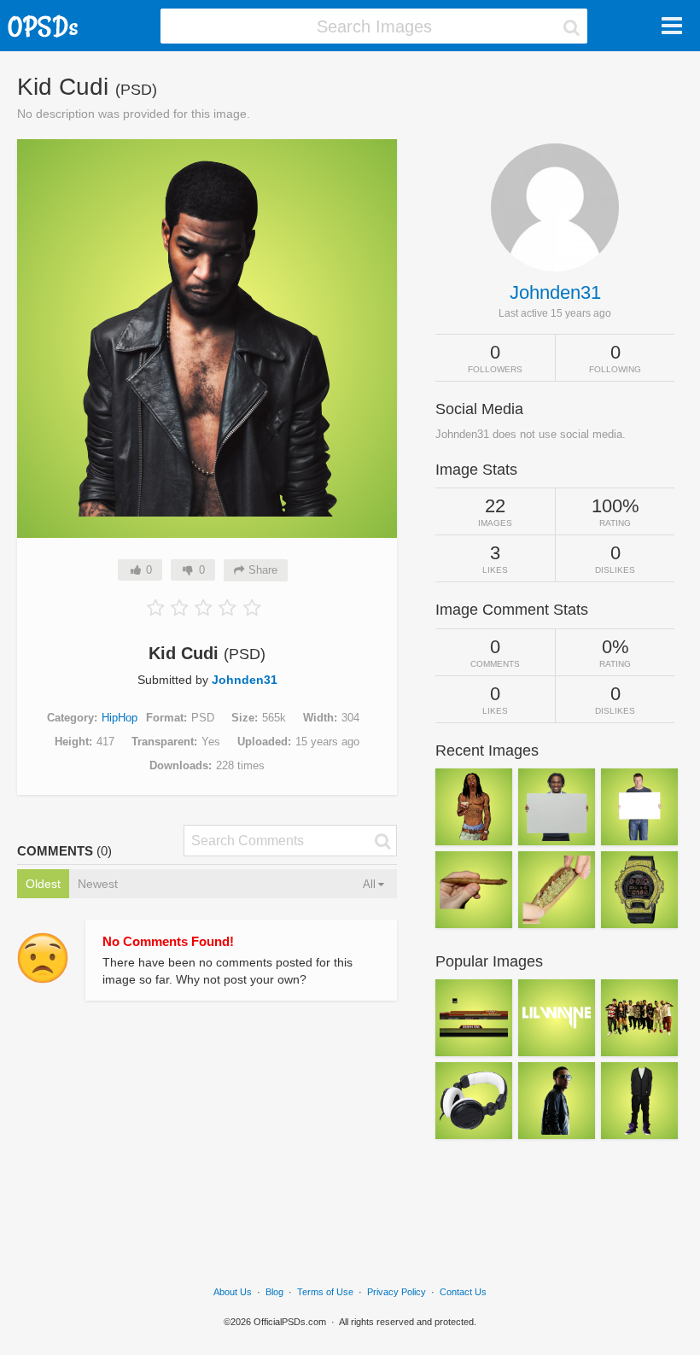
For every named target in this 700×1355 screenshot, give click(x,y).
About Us (232, 1292)
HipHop (119, 717)
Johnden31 (244, 679)
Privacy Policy (396, 1292)
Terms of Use (325, 1292)
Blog (274, 1292)
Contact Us (463, 1292)
